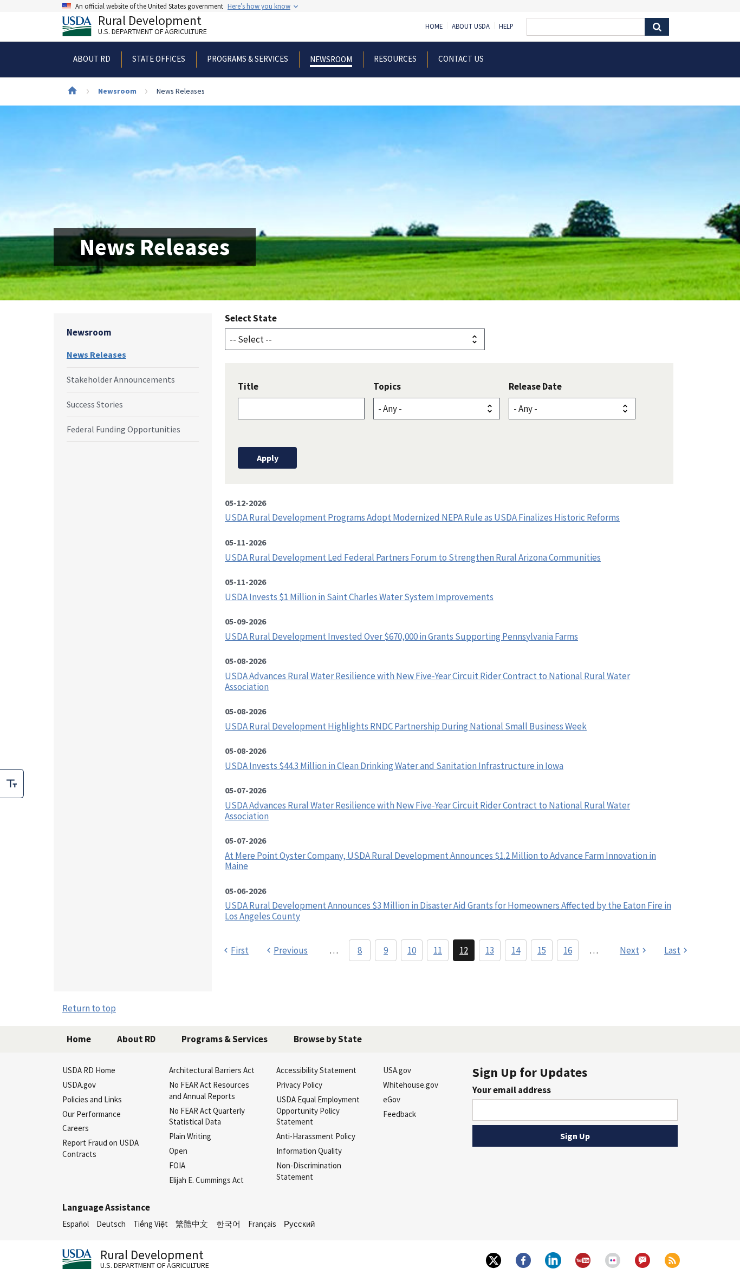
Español (75, 1224)
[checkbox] (12, 783)
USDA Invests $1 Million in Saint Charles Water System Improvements (359, 597)
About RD (136, 1039)
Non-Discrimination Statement (308, 1171)
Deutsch (111, 1224)
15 (541, 950)
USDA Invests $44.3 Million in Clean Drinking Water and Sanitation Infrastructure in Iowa (394, 766)
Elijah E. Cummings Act (206, 1180)
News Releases (96, 354)
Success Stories (95, 404)
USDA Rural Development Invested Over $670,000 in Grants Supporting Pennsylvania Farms (401, 636)
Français (262, 1224)
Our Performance (91, 1114)
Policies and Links (92, 1099)
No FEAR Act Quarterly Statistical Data (207, 1116)
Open (178, 1151)
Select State (251, 318)
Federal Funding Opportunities (123, 429)
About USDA (471, 26)
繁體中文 (192, 1224)
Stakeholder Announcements (121, 379)
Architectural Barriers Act (212, 1070)
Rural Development (152, 26)
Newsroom (117, 91)
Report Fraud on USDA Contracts (100, 1148)
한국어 (228, 1224)
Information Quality (309, 1151)
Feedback (399, 1114)
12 (463, 950)
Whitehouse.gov (410, 1085)
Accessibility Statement (316, 1070)
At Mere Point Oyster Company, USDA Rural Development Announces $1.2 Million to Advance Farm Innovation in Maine (440, 861)
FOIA (177, 1165)
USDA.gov (79, 1085)
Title (248, 386)
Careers (75, 1128)
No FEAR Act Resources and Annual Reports (209, 1090)
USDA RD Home (88, 1070)
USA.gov (397, 1070)
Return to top (89, 1008)
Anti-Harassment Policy (315, 1136)
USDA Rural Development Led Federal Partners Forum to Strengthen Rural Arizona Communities (413, 557)
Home (434, 26)
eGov (391, 1099)
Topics (387, 386)
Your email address (511, 1090)
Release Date (535, 386)
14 (515, 950)
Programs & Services (224, 1039)
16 (567, 950)
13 (489, 950)
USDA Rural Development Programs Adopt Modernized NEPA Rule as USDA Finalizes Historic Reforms (422, 517)
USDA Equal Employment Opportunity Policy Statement (318, 1110)
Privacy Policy (299, 1085)
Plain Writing (190, 1136)
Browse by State (328, 1039)
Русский (299, 1224)
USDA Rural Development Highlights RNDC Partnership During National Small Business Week (406, 726)
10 (411, 950)
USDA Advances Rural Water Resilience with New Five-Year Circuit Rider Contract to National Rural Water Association (427, 681)
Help (506, 26)
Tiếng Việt (150, 1224)
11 (437, 950)
